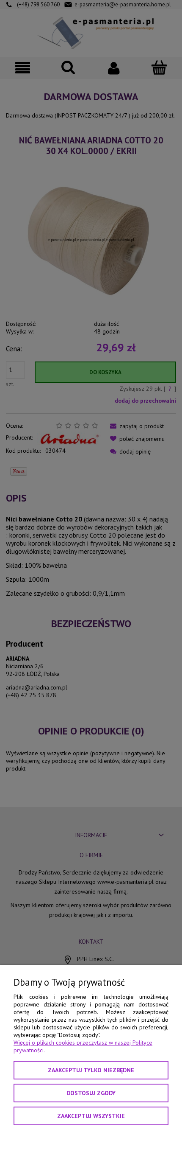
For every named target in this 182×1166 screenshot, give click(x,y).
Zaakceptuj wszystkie (91, 1116)
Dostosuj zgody (91, 1093)
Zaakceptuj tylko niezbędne (91, 1070)
